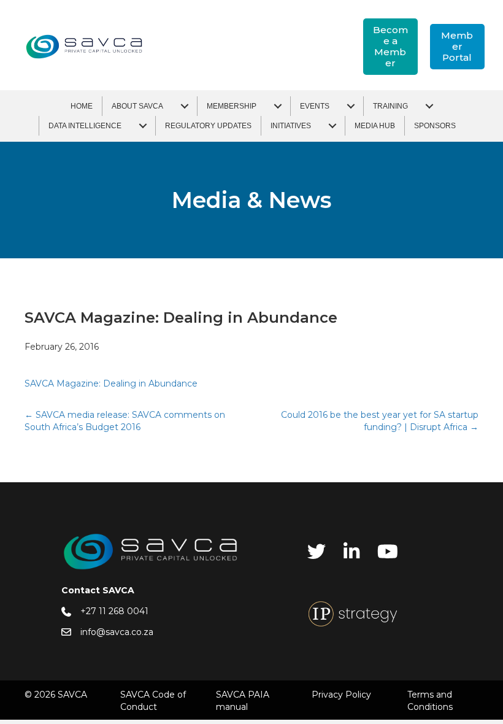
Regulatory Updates (208, 125)
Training (390, 106)
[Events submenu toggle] (351, 106)
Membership (231, 106)
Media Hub (375, 125)
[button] (390, 46)
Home (82, 106)
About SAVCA (137, 106)
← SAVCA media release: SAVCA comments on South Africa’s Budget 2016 (125, 421)
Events (314, 106)
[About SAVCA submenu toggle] (184, 106)
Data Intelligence (84, 125)
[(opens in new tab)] (353, 612)
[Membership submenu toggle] (278, 106)
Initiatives (291, 125)
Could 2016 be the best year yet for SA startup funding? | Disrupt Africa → (379, 421)
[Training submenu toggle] (429, 106)
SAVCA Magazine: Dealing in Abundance (111, 383)
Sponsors (435, 125)
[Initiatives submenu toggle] (332, 126)
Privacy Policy (341, 694)
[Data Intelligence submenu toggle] (143, 126)
